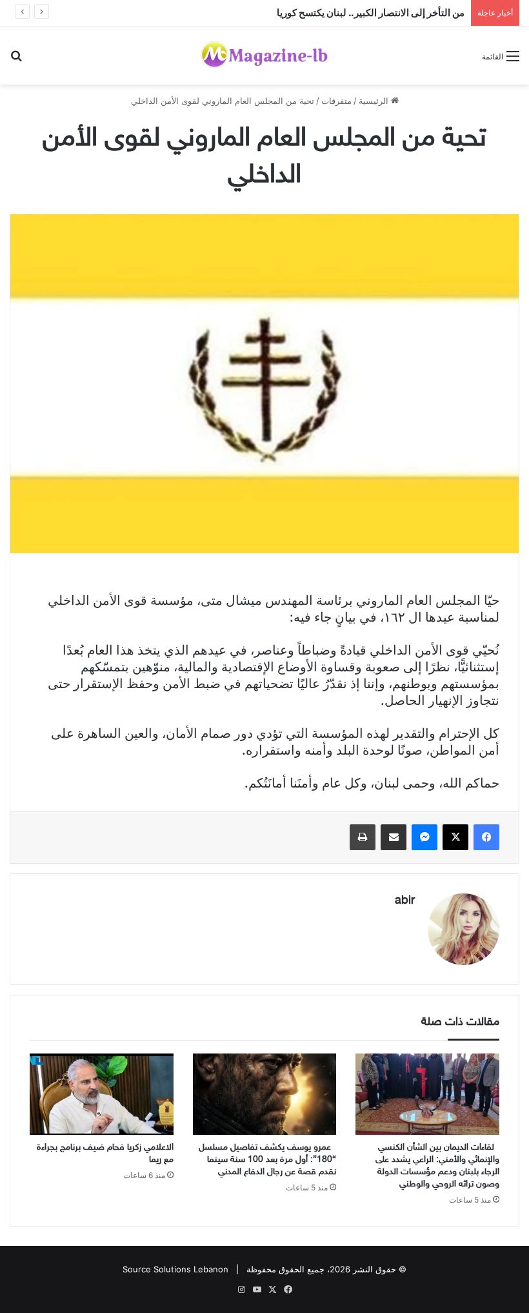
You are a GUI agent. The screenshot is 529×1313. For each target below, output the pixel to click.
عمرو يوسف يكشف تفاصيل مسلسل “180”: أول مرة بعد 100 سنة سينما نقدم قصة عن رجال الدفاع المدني (267, 1159)
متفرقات (336, 101)
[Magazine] (264, 56)
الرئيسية (375, 101)
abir (405, 901)
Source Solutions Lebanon (175, 1269)
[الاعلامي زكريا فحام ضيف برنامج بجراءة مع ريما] (102, 1094)
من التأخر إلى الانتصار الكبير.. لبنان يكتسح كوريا (370, 12)
